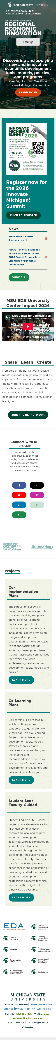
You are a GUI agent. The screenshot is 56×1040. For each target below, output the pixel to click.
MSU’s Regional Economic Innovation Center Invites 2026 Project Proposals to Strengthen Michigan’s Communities (24, 257)
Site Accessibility (41, 1008)
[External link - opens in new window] (28, 4)
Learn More (28, 92)
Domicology (42, 547)
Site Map (8, 1008)
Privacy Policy (22, 1008)
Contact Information (41, 1004)
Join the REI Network (28, 414)
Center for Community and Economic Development (25, 12)
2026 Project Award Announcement (21, 239)
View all (19, 277)
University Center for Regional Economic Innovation (28, 27)
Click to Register (25, 216)
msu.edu (45, 1014)
